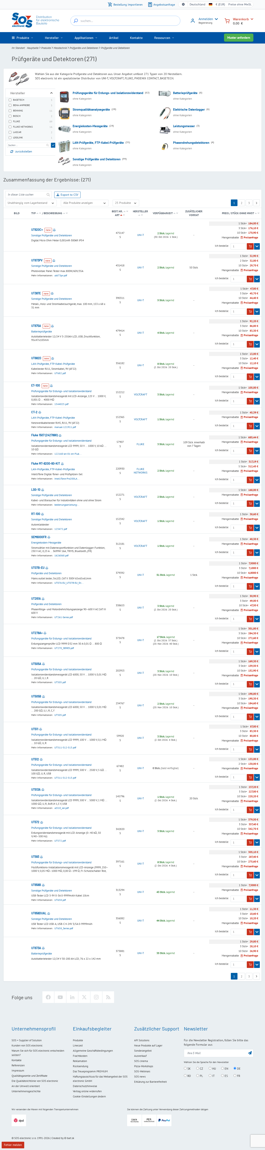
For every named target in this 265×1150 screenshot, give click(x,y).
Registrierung (205, 22)
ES (226, 1076)
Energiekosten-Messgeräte (90, 126)
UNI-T (140, 235)
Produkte (46, 48)
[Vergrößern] (51, 93)
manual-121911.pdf (65, 427)
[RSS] (108, 997)
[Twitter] (84, 997)
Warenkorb (241, 19)
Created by (58, 1138)
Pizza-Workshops (143, 1066)
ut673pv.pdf (60, 275)
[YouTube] (60, 997)
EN (226, 1068)
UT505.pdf (60, 682)
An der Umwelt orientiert (26, 1086)
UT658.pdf (60, 899)
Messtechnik (60, 48)
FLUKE (140, 444)
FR (238, 1076)
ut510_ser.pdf (61, 807)
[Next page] (256, 202)
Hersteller (140, 211)
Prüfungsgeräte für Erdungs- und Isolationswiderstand (108, 93)
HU (213, 1068)
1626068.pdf (61, 555)
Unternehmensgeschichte (26, 1091)
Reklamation (80, 1061)
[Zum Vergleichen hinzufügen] (54, 230)
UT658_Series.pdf (63, 928)
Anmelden (206, 19)
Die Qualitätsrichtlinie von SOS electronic (35, 1081)
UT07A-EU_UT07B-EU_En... (69, 582)
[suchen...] (76, 21)
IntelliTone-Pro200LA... (67, 478)
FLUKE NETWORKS (140, 470)
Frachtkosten (80, 1056)
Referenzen (18, 1065)
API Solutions (141, 1040)
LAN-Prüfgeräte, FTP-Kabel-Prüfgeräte (98, 143)
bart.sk (70, 1138)
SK (189, 1068)
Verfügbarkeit (162, 213)
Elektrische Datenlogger (189, 109)
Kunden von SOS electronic (27, 1045)
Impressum (18, 1070)
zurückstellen (23, 151)
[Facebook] (48, 997)
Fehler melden (13, 1145)
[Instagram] (96, 997)
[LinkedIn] (72, 997)
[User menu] (215, 19)
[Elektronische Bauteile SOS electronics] (36, 20)
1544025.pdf (61, 404)
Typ (33, 213)
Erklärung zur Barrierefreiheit (150, 1082)
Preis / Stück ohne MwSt (238, 213)
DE (238, 1068)
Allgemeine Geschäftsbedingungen (93, 1050)
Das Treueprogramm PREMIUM (90, 1071)
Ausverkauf (140, 1056)
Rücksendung (80, 1066)
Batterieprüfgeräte (185, 93)
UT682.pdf (60, 373)
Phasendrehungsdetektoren (191, 143)
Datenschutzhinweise (85, 1086)
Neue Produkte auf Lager (148, 1045)
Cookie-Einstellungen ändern (89, 1096)
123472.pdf (60, 528)
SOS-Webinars (142, 1071)
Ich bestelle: (222, 246)
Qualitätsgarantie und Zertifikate (29, 1076)
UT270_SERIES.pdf (64, 648)
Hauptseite (33, 48)
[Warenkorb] (227, 20)
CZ (201, 1068)
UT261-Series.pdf (63, 617)
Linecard (78, 1045)
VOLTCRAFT (140, 394)
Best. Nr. (117, 211)
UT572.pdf (60, 840)
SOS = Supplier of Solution (27, 1040)
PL (201, 1076)
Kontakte (17, 1060)
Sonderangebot (143, 1050)
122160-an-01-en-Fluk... (68, 453)
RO (189, 1076)
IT (213, 1076)
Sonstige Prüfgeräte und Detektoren (96, 159)
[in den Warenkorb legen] (250, 246)
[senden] (53, 145)
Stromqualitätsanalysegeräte (91, 109)
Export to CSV (69, 195)
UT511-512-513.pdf (65, 747)
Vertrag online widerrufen (87, 1091)
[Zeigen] (257, 246)
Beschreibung (53, 213)
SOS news (140, 1076)
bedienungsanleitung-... (66, 504)
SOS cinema (141, 1061)
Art (117, 215)
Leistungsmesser (184, 126)
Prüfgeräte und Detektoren (84, 48)
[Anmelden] (192, 22)
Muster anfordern (238, 38)
